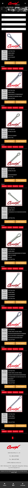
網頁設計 (12, 472)
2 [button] (14, 9)
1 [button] (13, 9)
